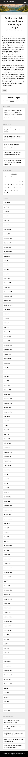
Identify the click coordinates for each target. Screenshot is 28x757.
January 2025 (7, 287)
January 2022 (7, 447)
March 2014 (7, 603)
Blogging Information (9, 1)
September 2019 (8, 545)
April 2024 (6, 327)
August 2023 (7, 363)
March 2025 (7, 278)
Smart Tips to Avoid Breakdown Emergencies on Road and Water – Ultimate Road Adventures (12, 146)
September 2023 (8, 358)
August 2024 (7, 309)
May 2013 (6, 648)
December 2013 (8, 617)
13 (8, 184)
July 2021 (6, 474)
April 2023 (6, 381)
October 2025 (7, 247)
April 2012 (6, 706)
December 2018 (8, 568)
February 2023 (7, 390)
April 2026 (6, 220)
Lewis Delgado (7, 733)
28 (11, 190)
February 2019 (7, 559)
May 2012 (6, 701)
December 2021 (8, 452)
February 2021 (7, 496)
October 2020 (7, 514)
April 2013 (6, 652)
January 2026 (7, 234)
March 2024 (7, 332)
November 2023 (8, 349)
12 (5, 184)
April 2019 (6, 550)
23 (16, 187)
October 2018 (7, 577)
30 (16, 190)
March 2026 (7, 225)
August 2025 (7, 256)
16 (16, 184)
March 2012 (7, 710)
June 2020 (6, 532)
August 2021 (7, 470)
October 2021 (7, 461)
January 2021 (7, 501)
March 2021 (7, 492)
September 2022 (8, 412)
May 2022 (6, 430)
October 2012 (7, 679)
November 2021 (8, 456)
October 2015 (7, 594)
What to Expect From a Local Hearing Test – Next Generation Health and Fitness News (13, 162)
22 (13, 187)
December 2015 (8, 590)
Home (4, 90)
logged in (12, 101)
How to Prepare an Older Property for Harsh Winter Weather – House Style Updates (13, 138)
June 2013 (6, 643)
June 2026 (6, 211)
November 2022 (8, 403)
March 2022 (7, 438)
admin (20, 30)
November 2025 (8, 242)
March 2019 (7, 554)
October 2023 (7, 354)
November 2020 (8, 510)
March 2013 (7, 657)
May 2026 (6, 216)
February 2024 (7, 336)
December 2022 (8, 398)
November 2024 (8, 296)
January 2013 (7, 666)
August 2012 (7, 688)
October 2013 (7, 626)
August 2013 (7, 634)
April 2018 (6, 581)
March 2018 (7, 585)
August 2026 (7, 202)
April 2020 (6, 541)
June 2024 (6, 318)
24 (19, 187)
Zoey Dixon (7, 727)
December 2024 (8, 292)
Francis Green (7, 720)
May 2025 (6, 269)
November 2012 (8, 675)
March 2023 (7, 385)
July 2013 (6, 639)
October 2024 (7, 300)
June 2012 (6, 697)
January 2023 (7, 394)
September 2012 (8, 684)
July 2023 (6, 367)
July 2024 (6, 314)
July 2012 (6, 692)
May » (8, 193)
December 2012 (8, 670)
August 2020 (7, 523)
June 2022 (6, 425)
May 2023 (6, 376)
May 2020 (6, 536)
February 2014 (7, 608)
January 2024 (7, 341)
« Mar (5, 193)
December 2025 (8, 238)
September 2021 (8, 465)
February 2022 (7, 443)
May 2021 (6, 483)
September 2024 (8, 305)
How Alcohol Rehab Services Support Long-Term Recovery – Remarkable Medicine (13, 129)
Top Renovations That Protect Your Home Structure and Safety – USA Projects (12, 154)
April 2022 (6, 434)
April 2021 (6, 487)
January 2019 (7, 563)
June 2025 (6, 265)
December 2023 (8, 345)
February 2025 (7, 283)
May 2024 (6, 323)
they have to (5, 47)
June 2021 (6, 479)
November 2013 (8, 621)
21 (11, 187)
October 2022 (7, 407)
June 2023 (6, 372)
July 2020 (6, 528)
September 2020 (8, 519)
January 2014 (7, 612)
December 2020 (8, 505)
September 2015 (8, 599)
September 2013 (8, 630)
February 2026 (7, 229)
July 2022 (6, 421)
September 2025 (8, 251)
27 (8, 190)
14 (11, 184)
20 (8, 187)
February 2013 (7, 661)
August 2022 (7, 416)
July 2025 (6, 260)
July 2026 (6, 207)
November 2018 (8, 572)
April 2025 (6, 274)
